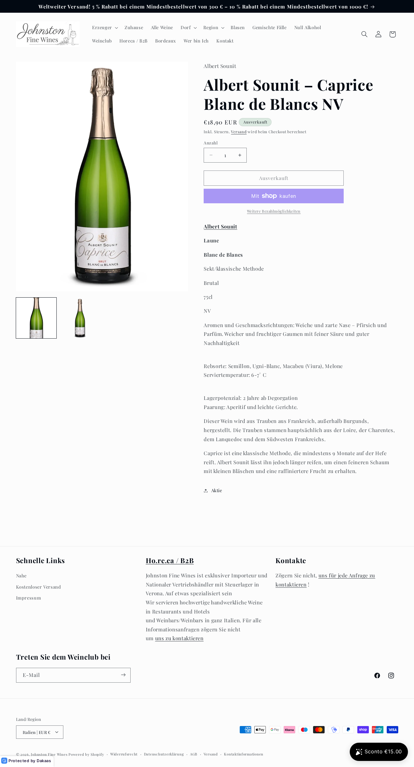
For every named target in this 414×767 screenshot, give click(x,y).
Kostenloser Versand (38, 587)
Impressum (28, 598)
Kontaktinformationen (243, 754)
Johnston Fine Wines (49, 754)
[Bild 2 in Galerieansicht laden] (80, 318)
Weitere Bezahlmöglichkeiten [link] (274, 211)
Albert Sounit (220, 226)
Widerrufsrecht (124, 754)
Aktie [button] (216, 490)
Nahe (21, 576)
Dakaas (44, 760)
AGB (193, 754)
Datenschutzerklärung (164, 754)
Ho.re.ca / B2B (170, 560)
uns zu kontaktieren (179, 638)
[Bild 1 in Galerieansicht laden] (36, 318)
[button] (104, 27)
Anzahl (211, 142)
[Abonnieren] (123, 674)
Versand (238, 131)
